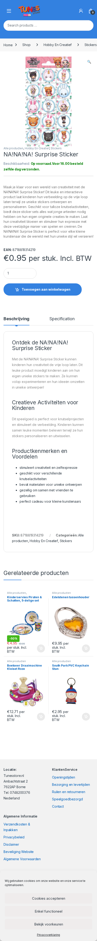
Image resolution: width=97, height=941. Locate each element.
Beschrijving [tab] (16, 319)
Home (8, 45)
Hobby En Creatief (58, 45)
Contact (58, 806)
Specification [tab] (61, 319)
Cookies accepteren (48, 898)
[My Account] (81, 11)
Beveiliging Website (19, 852)
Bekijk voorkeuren (48, 924)
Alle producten (13, 148)
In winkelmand (36, 648)
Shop (26, 45)
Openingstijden (63, 777)
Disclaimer (11, 844)
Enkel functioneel (48, 911)
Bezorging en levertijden (71, 785)
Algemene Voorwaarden (22, 859)
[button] (89, 62)
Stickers (56, 148)
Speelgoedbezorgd (67, 799)
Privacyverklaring (48, 935)
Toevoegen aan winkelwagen (46, 289)
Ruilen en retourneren (68, 792)
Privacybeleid (14, 837)
